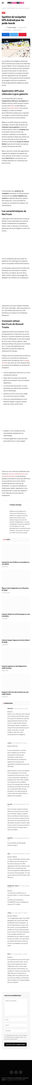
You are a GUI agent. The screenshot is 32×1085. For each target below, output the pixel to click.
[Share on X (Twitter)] (14, 34)
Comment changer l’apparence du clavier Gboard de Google (16, 641)
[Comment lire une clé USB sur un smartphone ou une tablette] (16, 552)
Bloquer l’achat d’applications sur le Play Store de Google (15, 589)
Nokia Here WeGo (13, 108)
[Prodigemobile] (16, 2)
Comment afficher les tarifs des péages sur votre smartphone (16, 615)
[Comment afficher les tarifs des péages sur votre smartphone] (16, 604)
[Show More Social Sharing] (28, 34)
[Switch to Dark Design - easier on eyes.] (27, 3)
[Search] (29, 3)
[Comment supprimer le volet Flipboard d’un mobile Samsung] (16, 656)
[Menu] (3, 3)
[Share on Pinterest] (22, 34)
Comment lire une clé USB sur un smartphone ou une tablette (15, 563)
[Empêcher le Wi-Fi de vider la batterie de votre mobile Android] (16, 682)
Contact (4, 1078)
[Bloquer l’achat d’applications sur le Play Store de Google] (16, 578)
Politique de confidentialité (14, 1078)
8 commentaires (7, 30)
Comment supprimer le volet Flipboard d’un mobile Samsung (14, 667)
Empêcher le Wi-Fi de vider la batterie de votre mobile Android (15, 693)
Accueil (4, 8)
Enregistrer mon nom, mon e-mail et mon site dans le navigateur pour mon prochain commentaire (15, 1037)
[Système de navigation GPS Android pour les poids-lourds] (16, 48)
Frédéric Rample (12, 27)
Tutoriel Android (10, 8)
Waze (12, 106)
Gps (16, 8)
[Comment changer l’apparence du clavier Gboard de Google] (16, 630)
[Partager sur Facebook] (6, 34)
